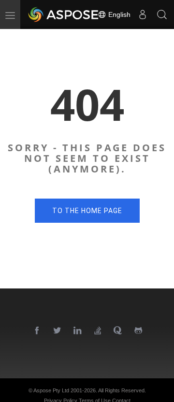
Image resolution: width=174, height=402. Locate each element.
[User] (142, 14)
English (118, 14)
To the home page (87, 211)
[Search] (162, 14)
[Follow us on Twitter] (57, 331)
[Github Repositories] (138, 331)
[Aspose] (64, 14)
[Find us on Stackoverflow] (98, 331)
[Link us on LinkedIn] (78, 331)
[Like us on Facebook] (37, 331)
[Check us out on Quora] (118, 331)
